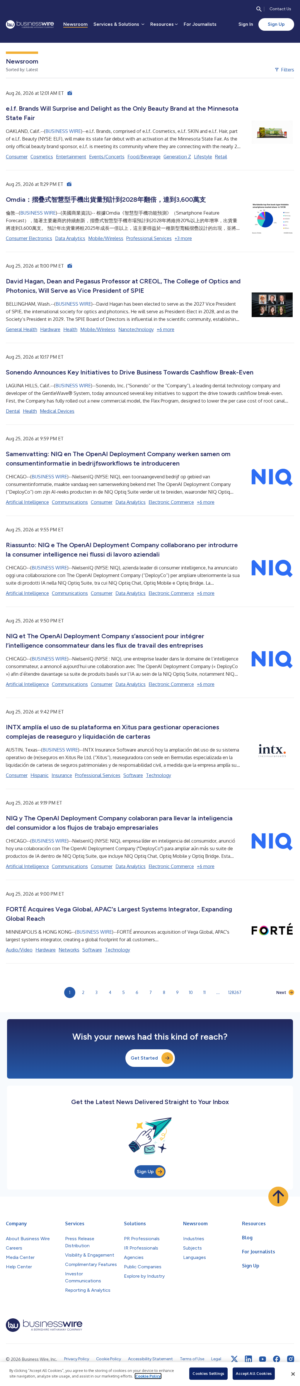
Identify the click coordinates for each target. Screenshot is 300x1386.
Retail (221, 157)
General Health (21, 329)
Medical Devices (57, 411)
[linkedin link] (248, 1359)
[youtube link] (262, 1359)
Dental (13, 411)
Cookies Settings (208, 1373)
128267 (234, 992)
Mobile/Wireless (105, 238)
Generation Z (177, 157)
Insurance (62, 775)
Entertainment (71, 157)
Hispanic (39, 775)
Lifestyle (203, 157)
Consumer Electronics (29, 238)
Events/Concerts (107, 157)
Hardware (50, 329)
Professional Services (149, 238)
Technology (158, 775)
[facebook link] (276, 1359)
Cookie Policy (148, 1376)
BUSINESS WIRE (63, 131)
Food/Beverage (144, 157)
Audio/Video (19, 950)
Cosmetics (41, 157)
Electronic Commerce (171, 502)
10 (191, 992)
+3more (183, 238)
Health (70, 329)
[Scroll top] (278, 1197)
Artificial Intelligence (27, 502)
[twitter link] (234, 1359)
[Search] (259, 9)
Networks (69, 950)
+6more (165, 329)
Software (133, 775)
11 (204, 992)
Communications (70, 502)
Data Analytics (70, 238)
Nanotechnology (136, 329)
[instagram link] (290, 1359)
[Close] (293, 1374)
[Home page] (30, 24)
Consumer (17, 157)
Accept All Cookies (254, 1373)
